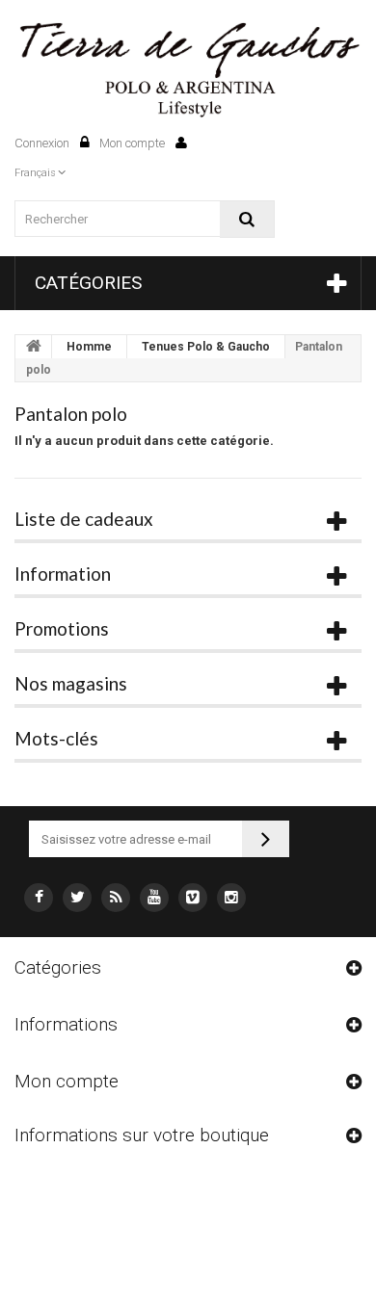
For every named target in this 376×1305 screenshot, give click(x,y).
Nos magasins (70, 683)
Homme (89, 346)
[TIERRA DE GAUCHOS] (188, 71)
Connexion (43, 143)
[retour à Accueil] (33, 346)
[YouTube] (154, 897)
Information (62, 573)
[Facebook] (38, 897)
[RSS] (115, 897)
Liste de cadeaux (83, 519)
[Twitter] (77, 897)
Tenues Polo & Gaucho (206, 346)
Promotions (61, 628)
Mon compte (133, 143)
